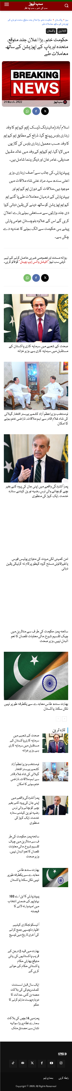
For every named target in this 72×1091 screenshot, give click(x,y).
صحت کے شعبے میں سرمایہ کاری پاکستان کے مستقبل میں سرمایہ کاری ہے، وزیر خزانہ (24, 743)
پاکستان (58, 20)
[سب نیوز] (65, 102)
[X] (45, 111)
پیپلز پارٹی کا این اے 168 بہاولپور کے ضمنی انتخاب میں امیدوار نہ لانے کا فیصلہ (23, 904)
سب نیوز (58, 102)
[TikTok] (13, 1064)
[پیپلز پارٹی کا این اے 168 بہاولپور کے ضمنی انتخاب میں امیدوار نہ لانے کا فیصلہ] (55, 903)
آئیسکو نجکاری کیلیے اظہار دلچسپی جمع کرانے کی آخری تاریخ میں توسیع (24, 930)
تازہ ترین (58, 730)
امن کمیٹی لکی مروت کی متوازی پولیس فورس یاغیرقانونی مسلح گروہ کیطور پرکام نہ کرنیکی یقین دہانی (37, 563)
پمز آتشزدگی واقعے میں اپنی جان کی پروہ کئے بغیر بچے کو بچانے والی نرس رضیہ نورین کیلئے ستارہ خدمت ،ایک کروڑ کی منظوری (23, 810)
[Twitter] (32, 1064)
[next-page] (64, 718)
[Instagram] (61, 1064)
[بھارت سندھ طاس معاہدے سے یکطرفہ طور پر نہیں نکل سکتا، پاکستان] (55, 877)
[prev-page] (58, 718)
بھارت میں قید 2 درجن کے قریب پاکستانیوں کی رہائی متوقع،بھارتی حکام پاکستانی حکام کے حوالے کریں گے (23, 961)
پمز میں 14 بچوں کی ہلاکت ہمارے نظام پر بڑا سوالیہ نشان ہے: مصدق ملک (23, 1023)
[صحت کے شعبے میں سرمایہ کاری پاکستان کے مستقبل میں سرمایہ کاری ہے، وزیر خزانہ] (55, 743)
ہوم (66, 20)
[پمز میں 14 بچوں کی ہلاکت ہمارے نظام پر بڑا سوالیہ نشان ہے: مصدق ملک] (55, 1026)
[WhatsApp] (27, 111)
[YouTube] (51, 1064)
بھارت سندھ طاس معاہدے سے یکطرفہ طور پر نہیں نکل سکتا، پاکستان (23, 875)
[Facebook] (36, 111)
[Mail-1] (22, 1064)
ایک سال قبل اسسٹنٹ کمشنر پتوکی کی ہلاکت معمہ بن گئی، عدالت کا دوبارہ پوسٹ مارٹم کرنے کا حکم (24, 995)
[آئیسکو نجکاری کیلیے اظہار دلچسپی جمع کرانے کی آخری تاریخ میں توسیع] (55, 932)
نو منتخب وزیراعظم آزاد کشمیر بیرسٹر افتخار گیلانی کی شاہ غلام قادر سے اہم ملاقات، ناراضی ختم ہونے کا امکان (25, 774)
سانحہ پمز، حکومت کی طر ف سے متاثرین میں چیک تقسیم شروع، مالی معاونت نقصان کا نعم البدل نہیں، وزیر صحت (24, 846)
